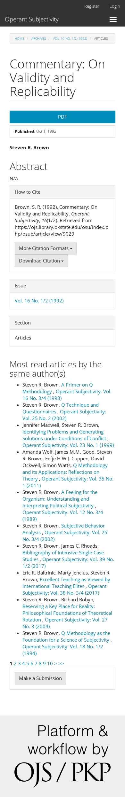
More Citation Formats (44, 248)
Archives (38, 38)
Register (91, 6)
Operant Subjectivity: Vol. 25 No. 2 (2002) (64, 414)
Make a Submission (40, 678)
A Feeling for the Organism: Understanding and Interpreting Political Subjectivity (59, 499)
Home (19, 38)
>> (61, 663)
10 (50, 663)
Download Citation (40, 260)
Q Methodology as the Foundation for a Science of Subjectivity (66, 636)
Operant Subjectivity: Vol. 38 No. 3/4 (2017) (64, 589)
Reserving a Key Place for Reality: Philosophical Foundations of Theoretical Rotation (67, 613)
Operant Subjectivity (32, 19)
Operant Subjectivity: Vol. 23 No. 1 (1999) (68, 445)
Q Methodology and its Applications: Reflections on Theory (65, 472)
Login (115, 6)
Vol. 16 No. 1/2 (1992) (70, 38)
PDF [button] (62, 116)
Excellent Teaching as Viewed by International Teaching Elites (66, 582)
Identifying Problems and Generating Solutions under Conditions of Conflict (64, 434)
